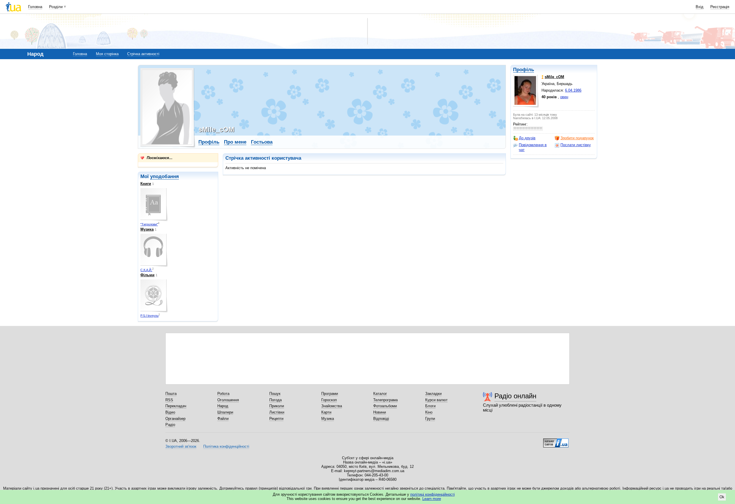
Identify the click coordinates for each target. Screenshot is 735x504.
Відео (170, 412)
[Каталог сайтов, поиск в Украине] (555, 441)
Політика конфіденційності (226, 446)
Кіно (428, 412)
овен (564, 97)
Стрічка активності (143, 54)
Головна (35, 7)
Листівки (276, 412)
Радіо (170, 424)
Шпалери (225, 412)
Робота (223, 393)
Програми (329, 393)
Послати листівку (575, 145)
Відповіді (381, 418)
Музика (147, 229)
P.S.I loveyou (149, 315)
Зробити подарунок (577, 138)
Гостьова (261, 142)
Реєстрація (719, 7)
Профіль (523, 69)
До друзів (527, 138)
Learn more (431, 499)
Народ (222, 406)
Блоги (430, 406)
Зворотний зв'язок (180, 446)
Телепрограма (385, 400)
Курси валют (436, 400)
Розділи (56, 7)
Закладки (433, 393)
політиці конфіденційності (432, 494)
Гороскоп (329, 400)
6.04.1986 (573, 90)
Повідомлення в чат (533, 147)
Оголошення (228, 400)
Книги (145, 183)
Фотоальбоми (385, 406)
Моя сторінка (107, 54)
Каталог (380, 393)
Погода (275, 400)
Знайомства (331, 406)
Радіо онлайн (515, 396)
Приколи (276, 406)
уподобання (164, 176)
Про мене (235, 142)
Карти (326, 412)
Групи (430, 418)
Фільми (147, 275)
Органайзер (175, 418)
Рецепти (276, 418)
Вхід (699, 7)
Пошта (171, 393)
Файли (223, 418)
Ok (721, 497)
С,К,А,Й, (146, 270)
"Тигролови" (149, 224)
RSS (169, 400)
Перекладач (175, 406)
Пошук (275, 393)
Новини (379, 412)
